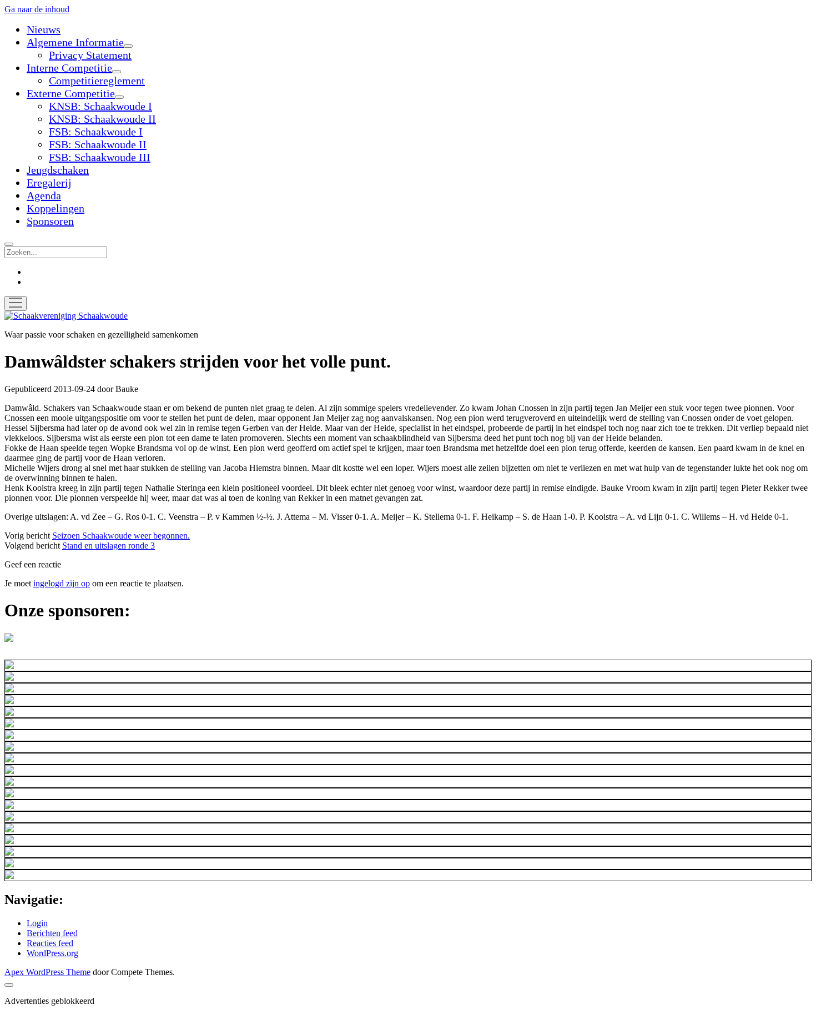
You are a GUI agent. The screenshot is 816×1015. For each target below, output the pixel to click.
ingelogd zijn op (61, 583)
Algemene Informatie (75, 42)
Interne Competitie (69, 68)
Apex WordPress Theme (47, 972)
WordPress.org (52, 953)
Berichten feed (52, 933)
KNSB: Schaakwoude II (102, 119)
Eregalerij (49, 183)
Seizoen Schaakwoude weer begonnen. (121, 535)
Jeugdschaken (58, 170)
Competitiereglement (97, 80)
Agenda (44, 195)
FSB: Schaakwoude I (96, 131)
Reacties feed (50, 943)
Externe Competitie (71, 93)
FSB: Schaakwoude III (99, 157)
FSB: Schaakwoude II (98, 144)
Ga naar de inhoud (36, 9)
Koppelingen (55, 208)
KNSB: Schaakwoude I (100, 106)
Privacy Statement (90, 55)
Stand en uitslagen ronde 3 (108, 545)
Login (37, 923)
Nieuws (44, 29)
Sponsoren (50, 221)
